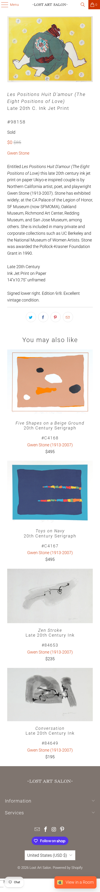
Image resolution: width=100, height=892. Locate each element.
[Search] (82, 4)
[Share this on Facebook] (43, 317)
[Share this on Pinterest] (55, 317)
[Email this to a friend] (68, 317)
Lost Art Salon (40, 868)
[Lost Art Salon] (50, 4)
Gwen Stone (18, 153)
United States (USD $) (47, 855)
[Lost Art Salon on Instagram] (53, 829)
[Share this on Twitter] (31, 317)
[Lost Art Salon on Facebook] (45, 829)
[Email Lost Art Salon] (37, 829)
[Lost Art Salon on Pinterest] (62, 829)
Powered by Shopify (68, 868)
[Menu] (2, 4)
